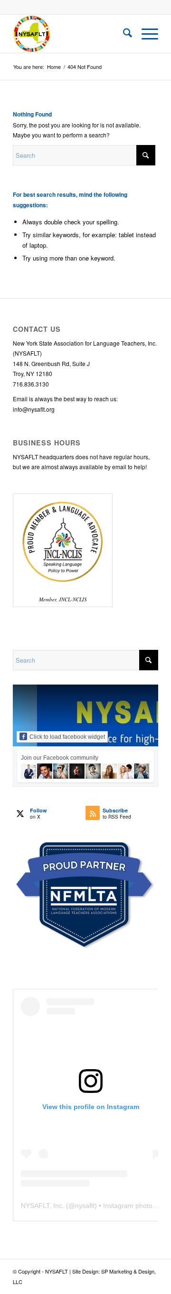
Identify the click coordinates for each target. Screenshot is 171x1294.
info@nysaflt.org (34, 409)
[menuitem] (123, 34)
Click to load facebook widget (67, 737)
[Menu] (145, 34)
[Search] (123, 34)
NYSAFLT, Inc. (42, 1205)
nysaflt (85, 1205)
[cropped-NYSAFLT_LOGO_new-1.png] (71, 34)
